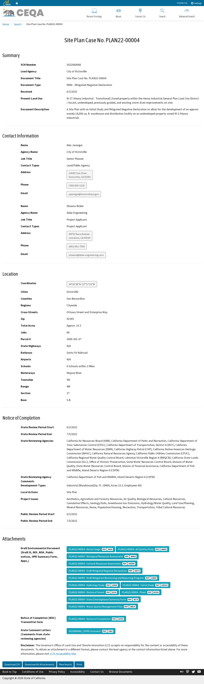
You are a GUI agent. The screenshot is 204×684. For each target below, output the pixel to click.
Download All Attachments (39, 664)
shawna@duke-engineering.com (86, 255)
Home (5, 24)
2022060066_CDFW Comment (91, 631)
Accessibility (77, 671)
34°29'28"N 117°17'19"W (82, 284)
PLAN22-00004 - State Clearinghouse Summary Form (103, 599)
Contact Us (182, 2)
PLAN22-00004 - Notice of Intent (92, 592)
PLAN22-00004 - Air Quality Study (142, 549)
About (118, 16)
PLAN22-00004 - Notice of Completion (96, 618)
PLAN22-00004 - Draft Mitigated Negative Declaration (104, 570)
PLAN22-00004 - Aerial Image (90, 549)
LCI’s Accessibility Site (63, 653)
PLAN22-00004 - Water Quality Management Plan (102, 606)
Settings (197, 3)
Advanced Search (187, 16)
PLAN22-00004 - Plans (140, 592)
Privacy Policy (57, 671)
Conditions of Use (32, 671)
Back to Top (9, 671)
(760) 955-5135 (77, 185)
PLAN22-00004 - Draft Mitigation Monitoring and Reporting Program (112, 577)
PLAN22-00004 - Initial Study (145, 585)
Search (162, 16)
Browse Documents (120, 671)
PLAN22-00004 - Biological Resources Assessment (102, 556)
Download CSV (12, 664)
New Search (65, 664)
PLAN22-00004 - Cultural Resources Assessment (102, 563)
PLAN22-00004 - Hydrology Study (93, 585)
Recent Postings (94, 16)
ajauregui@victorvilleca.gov (84, 194)
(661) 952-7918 (77, 246)
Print (79, 664)
